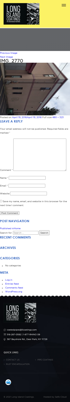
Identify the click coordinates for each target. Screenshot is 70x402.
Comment (6, 170)
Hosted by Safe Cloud (55, 397)
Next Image (6, 57)
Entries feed (12, 283)
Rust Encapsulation (17, 364)
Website (4, 193)
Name (4, 178)
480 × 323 (58, 117)
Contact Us (13, 360)
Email (4, 185)
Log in (8, 280)
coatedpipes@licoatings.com (22, 330)
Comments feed (14, 287)
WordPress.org (13, 291)
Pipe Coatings (45, 360)
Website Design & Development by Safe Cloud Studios (8, 382)
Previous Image (8, 53)
